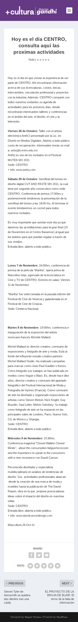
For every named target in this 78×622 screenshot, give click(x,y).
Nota (31, 59)
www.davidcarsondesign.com (33, 515)
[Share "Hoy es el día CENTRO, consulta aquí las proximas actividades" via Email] (46, 555)
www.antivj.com (26, 169)
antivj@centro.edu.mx (24, 150)
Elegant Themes (33, 617)
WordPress (62, 617)
